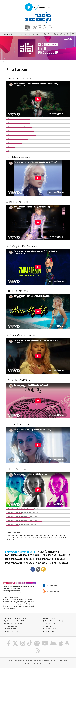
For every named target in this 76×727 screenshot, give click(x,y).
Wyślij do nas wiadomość (64, 34)
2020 (48, 537)
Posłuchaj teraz (50, 623)
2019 (44, 537)
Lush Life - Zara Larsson (16, 469)
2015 (28, 537)
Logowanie (48, 626)
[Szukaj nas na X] (15, 641)
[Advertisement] (20, 683)
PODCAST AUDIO (52, 585)
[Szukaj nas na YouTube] (45, 641)
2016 (32, 537)
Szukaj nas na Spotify (61, 34)
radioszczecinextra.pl (12, 631)
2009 (64, 535)
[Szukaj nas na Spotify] (37, 641)
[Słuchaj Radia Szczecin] (28, 7)
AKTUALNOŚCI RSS (53, 591)
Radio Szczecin (9, 62)
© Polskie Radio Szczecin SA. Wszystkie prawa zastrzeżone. (25, 661)
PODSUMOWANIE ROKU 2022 (19, 562)
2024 (64, 537)
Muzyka (27, 34)
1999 (24, 535)
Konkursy (36, 34)
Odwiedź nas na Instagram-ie (54, 34)
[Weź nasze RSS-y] (38, 648)
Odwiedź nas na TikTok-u (58, 34)
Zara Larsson (17, 70)
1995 (8, 535)
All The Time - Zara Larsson (18, 201)
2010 (8, 537)
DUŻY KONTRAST (50, 631)
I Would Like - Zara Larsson (18, 380)
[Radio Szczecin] (38, 17)
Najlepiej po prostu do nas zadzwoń (45, 34)
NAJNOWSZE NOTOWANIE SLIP (20, 551)
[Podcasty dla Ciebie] (67, 641)
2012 (16, 537)
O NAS (53, 562)
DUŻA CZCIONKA (50, 629)
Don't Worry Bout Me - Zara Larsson (21, 246)
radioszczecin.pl (11, 629)
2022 (56, 537)
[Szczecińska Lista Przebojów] (38, 48)
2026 (12, 539)
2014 (24, 537)
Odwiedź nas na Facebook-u (48, 34)
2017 (36, 537)
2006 (52, 535)
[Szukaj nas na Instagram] (22, 641)
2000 (28, 535)
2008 (60, 535)
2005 (48, 535)
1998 (20, 535)
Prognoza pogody (12, 626)
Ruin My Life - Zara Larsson (18, 291)
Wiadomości (8, 34)
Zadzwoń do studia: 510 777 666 (16, 618)
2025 (8, 539)
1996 (12, 535)
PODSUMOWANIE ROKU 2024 (19, 559)
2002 (36, 535)
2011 (12, 537)
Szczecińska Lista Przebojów (24, 62)
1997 (16, 535)
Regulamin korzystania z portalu (54, 661)
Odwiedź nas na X (51, 34)
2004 (44, 535)
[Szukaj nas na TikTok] (29, 641)
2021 (52, 537)
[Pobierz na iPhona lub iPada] (61, 641)
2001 (32, 535)
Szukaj (67, 34)
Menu (73, 34)
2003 (40, 535)
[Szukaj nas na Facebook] (8, 641)
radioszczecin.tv (50, 618)
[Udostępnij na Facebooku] (32, 569)
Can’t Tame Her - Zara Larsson (19, 78)
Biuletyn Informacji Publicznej (54, 621)
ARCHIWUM (41, 562)
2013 (20, 537)
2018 (40, 537)
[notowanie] (19, 583)
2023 (60, 537)
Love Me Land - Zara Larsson (18, 157)
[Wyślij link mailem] (43, 569)
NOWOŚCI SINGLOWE (48, 551)
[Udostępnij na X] (38, 569)
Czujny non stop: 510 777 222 (15, 621)
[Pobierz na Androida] (53, 641)
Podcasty (19, 34)
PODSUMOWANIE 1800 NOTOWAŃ (22, 555)
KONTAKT (63, 562)
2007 (56, 535)
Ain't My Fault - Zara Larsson (18, 424)
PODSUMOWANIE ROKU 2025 (55, 555)
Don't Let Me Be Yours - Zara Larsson (22, 335)
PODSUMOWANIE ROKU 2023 (50, 559)
